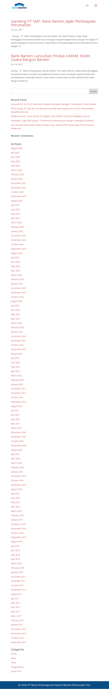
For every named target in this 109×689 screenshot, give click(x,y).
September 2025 (18, 196)
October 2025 (17, 192)
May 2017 (15, 607)
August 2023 (16, 301)
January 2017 (17, 624)
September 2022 (18, 349)
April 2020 (15, 458)
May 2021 (15, 419)
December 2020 (18, 432)
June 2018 (15, 550)
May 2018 (15, 554)
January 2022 (17, 384)
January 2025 (17, 231)
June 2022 (15, 362)
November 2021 (18, 393)
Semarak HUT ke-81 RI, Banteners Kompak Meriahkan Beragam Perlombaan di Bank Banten (53, 104)
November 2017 (18, 581)
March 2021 (16, 428)
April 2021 (15, 423)
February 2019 (17, 515)
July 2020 (15, 454)
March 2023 (16, 323)
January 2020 (17, 471)
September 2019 (18, 484)
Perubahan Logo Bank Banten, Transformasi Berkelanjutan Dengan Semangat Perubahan (52, 120)
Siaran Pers (16, 671)
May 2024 (15, 266)
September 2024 (18, 248)
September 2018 (18, 537)
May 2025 (15, 213)
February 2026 (17, 174)
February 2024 (17, 279)
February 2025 (17, 227)
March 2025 (16, 222)
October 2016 (17, 637)
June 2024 (15, 261)
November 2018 (18, 528)
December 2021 (18, 388)
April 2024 (15, 270)
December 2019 (18, 476)
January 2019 (17, 519)
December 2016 (18, 629)
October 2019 (17, 480)
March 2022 (16, 375)
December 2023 (18, 288)
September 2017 (18, 589)
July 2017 (15, 598)
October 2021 (17, 397)
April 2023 (15, 318)
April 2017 (15, 611)
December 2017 (18, 576)
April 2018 (15, 559)
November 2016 (18, 633)
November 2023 (18, 292)
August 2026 (16, 148)
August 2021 (16, 406)
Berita (13, 653)
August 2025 (16, 200)
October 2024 (17, 244)
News (13, 658)
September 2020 (18, 445)
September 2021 (18, 401)
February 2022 (17, 380)
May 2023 (15, 314)
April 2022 (15, 371)
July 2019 (15, 493)
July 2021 (15, 410)
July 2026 (15, 152)
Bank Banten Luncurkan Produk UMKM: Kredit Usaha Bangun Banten (50, 57)
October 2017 (17, 585)
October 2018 (17, 533)
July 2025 (15, 205)
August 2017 (16, 594)
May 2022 (15, 366)
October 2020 (17, 441)
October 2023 (17, 297)
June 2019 (15, 498)
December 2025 (18, 183)
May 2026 (15, 161)
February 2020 (17, 467)
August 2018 (16, 541)
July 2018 (15, 546)
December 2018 (18, 524)
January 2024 (17, 283)
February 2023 (17, 327)
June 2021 (15, 414)
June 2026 (15, 157)
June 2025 (15, 209)
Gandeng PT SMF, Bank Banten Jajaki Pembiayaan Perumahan (53, 23)
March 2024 (16, 275)
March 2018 (16, 563)
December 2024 (18, 235)
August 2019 (16, 489)
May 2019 (15, 502)
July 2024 (15, 257)
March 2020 (16, 463)
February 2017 (17, 620)
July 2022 (15, 358)
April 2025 (15, 218)
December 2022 (18, 336)
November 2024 (18, 240)
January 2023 (17, 331)
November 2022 (18, 340)
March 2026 (16, 170)
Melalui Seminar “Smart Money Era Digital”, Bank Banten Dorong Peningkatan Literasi (50, 116)
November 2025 (18, 187)
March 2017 (16, 616)
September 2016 (18, 642)
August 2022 (16, 353)
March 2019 (16, 511)
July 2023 (15, 305)
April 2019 (15, 506)
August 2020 (16, 450)
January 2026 (17, 178)
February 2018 (17, 568)
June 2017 (15, 602)
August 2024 (16, 253)
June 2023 (15, 310)
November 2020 (18, 436)
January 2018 (17, 572)
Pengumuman (17, 667)
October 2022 (17, 345)
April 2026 (15, 165)
